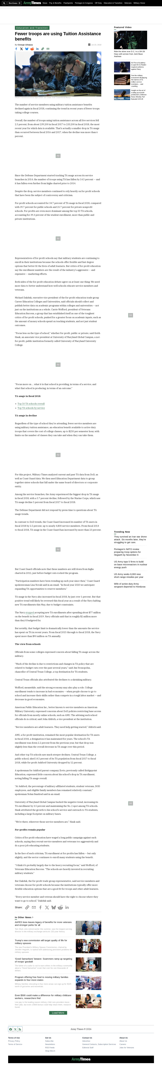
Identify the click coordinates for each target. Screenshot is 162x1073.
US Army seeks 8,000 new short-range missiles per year (128, 575)
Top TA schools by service (31, 407)
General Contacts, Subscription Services (99, 1044)
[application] (130, 40)
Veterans (128, 3)
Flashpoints (68, 3)
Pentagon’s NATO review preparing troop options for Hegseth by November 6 (127, 552)
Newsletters (50, 1044)
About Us (123, 1041)
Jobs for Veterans (126, 1047)
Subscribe (49, 1041)
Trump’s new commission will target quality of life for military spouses (41, 941)
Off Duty (98, 3)
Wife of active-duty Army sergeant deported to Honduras (129, 585)
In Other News (23, 917)
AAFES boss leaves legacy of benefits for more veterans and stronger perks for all (43, 923)
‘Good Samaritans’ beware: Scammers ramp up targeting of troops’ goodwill (43, 960)
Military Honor (139, 3)
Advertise (86, 1041)
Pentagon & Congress (84, 3)
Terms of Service (15, 1044)
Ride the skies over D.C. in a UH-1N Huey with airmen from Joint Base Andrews (129, 53)
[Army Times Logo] (32, 3)
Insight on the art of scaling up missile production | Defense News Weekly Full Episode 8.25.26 (138, 94)
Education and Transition (32, 28)
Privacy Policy (14, 1041)
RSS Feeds (50, 1047)
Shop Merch (50, 1051)
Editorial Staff (87, 1047)
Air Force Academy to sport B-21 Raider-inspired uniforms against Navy (139, 66)
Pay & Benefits (55, 3)
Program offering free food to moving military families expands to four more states (41, 978)
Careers (122, 1044)
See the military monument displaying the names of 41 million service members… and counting (139, 80)
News (45, 3)
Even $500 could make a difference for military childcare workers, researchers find (43, 996)
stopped (29, 612)
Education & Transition (113, 3)
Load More (58, 1012)
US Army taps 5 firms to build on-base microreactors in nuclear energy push (130, 564)
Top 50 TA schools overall (31, 403)
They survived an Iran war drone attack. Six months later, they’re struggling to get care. (130, 539)
